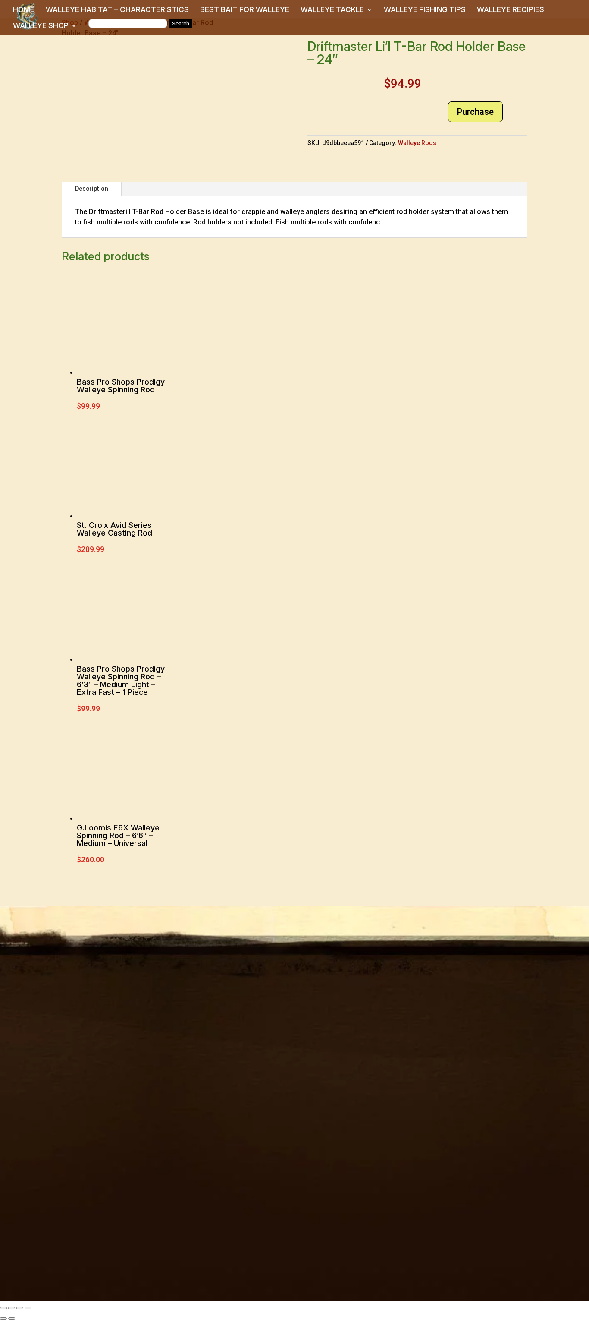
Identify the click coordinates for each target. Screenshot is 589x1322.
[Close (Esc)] (28, 1308)
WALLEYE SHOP (41, 26)
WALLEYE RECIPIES (510, 10)
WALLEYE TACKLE (332, 10)
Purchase (475, 112)
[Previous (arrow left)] (3, 1318)
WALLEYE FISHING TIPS (425, 10)
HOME (23, 10)
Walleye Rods (417, 142)
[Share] (19, 1308)
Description (91, 188)
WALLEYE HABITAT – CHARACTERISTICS (117, 10)
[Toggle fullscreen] (11, 1308)
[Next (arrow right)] (11, 1318)
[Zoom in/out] (3, 1308)
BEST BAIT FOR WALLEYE (244, 10)
